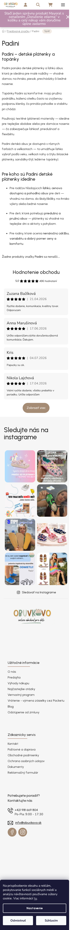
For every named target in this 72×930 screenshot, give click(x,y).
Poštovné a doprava (22, 749)
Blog (11, 706)
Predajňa (14, 677)
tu (35, 898)
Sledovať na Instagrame (39, 592)
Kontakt (13, 744)
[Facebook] (12, 832)
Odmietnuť (18, 920)
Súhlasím (51, 920)
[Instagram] (22, 832)
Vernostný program (21, 695)
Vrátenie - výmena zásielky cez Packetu (36, 700)
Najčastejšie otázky (21, 689)
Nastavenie (34, 908)
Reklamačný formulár (23, 772)
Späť (47, 31)
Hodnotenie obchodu (36, 272)
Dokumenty (16, 767)
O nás (12, 671)
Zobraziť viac (36, 408)
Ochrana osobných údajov (26, 761)
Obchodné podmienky (23, 755)
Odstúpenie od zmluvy (23, 712)
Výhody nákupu (18, 683)
